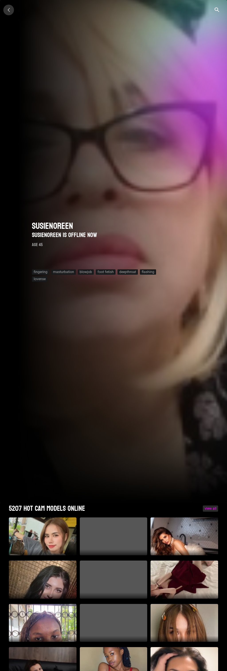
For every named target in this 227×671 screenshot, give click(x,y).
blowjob (86, 272)
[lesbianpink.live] (8, 10)
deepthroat (127, 272)
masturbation (63, 272)
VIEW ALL (210, 508)
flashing (148, 272)
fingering (40, 272)
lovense (40, 279)
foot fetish (106, 272)
